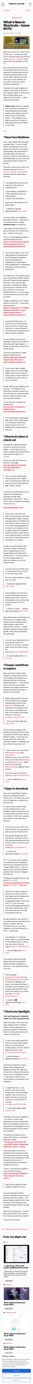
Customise (16, 1375)
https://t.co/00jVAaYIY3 (18, 847)
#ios (22, 979)
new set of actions (16, 59)
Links (7, 1242)
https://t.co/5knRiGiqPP (20, 652)
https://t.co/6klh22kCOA (20, 946)
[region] (16, 1368)
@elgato (19, 600)
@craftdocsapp (13, 753)
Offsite (14, 1312)
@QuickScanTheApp (12, 977)
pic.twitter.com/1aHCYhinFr (15, 717)
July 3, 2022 (23, 611)
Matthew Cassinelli (16, 4)
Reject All (16, 1380)
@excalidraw (9, 755)
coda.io (22, 1147)
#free (18, 994)
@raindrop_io (18, 762)
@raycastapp (10, 767)
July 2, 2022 (9, 723)
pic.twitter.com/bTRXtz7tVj (19, 775)
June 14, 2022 (10, 1110)
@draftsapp (25, 760)
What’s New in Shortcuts (20, 1229)
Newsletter (17, 18)
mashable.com (9, 470)
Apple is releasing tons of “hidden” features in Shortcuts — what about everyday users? (16, 310)
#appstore (16, 979)
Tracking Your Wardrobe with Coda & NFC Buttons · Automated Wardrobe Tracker (15, 1144)
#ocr (14, 994)
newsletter (8, 1229)
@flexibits (8, 705)
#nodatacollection (11, 996)
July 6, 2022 (22, 211)
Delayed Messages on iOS (13, 508)
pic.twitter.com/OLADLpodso (15, 1052)
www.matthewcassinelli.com (14, 246)
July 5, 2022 (9, 586)
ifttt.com (23, 885)
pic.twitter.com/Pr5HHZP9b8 (15, 1104)
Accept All (16, 1371)
